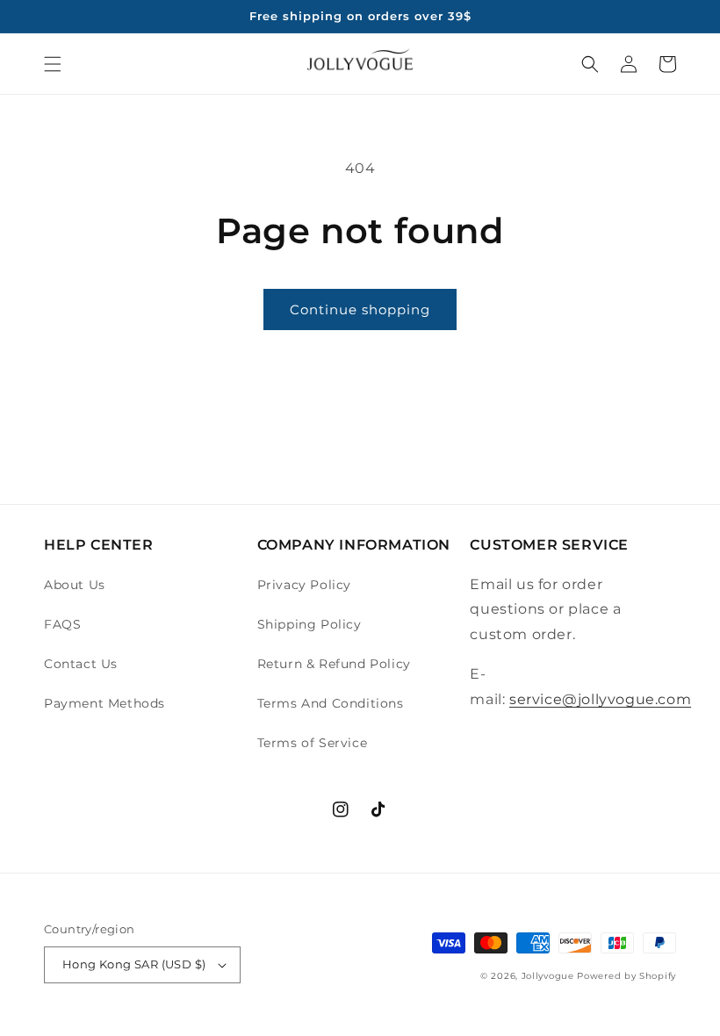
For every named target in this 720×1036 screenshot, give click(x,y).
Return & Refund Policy (334, 664)
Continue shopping (360, 309)
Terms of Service (312, 743)
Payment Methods (104, 703)
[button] (52, 64)
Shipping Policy (309, 624)
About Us (74, 585)
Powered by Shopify (626, 976)
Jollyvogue (548, 976)
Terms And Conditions (330, 703)
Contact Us (81, 664)
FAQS (62, 624)
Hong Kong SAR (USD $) (133, 964)
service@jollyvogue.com (600, 699)
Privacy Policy (304, 585)
